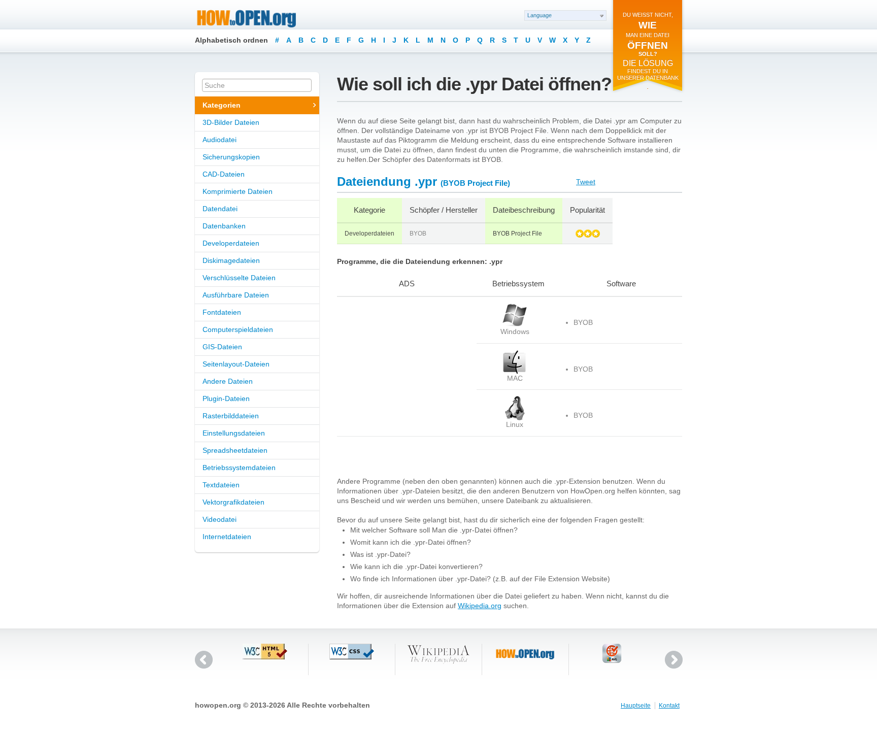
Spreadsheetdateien (235, 450)
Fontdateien (222, 312)
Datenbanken (224, 226)
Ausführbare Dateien (236, 295)
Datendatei (220, 209)
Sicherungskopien (231, 157)
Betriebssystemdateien (239, 467)
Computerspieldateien (238, 329)
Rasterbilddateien (231, 416)
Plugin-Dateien (226, 398)
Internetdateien (227, 537)
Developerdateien (231, 243)
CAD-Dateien (224, 174)
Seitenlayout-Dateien (236, 364)
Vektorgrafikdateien (233, 502)
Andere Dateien (228, 381)
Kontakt (669, 705)
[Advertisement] (400, 366)
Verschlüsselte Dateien (239, 278)
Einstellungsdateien (234, 433)
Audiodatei (220, 140)
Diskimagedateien (231, 260)
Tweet (585, 182)
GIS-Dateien (222, 347)
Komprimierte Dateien (238, 191)
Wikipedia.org (479, 606)
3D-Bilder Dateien (231, 122)
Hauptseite (636, 705)
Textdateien (221, 485)
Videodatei (220, 519)
